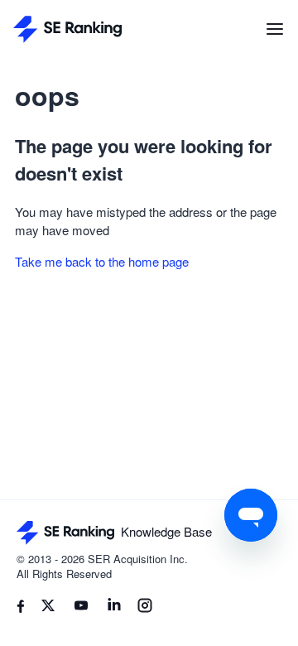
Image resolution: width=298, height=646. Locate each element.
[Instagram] (144, 608)
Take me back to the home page (102, 261)
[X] (48, 607)
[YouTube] (81, 607)
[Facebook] (21, 608)
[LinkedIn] (114, 607)
